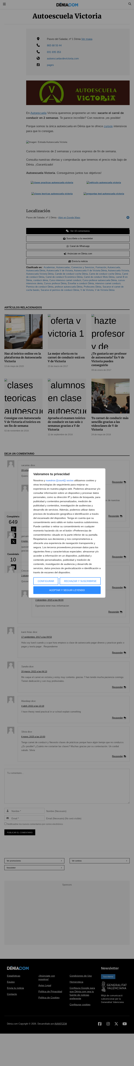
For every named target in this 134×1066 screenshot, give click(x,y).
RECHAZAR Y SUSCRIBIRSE (80, 581)
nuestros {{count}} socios (59, 480)
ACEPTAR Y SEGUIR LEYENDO (67, 590)
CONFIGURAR (46, 581)
